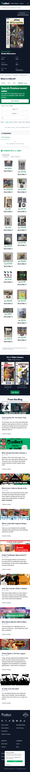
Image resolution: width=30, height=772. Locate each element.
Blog (17, 747)
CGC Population (6, 137)
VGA (14, 83)
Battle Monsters (23, 75)
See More (15, 392)
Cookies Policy (17, 757)
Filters (14, 109)
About (18, 744)
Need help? (4, 744)
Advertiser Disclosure (23, 15)
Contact (3, 747)
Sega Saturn (15, 75)
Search (22, 83)
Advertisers (4, 731)
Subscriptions (5, 728)
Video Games (8, 75)
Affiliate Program (6, 734)
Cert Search (22, 13)
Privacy (3, 756)
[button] (7, 389)
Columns (14, 113)
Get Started (15, 101)
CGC (9, 83)
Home (2, 75)
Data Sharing (19, 728)
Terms (3, 759)
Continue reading (6, 433)
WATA (3, 83)
